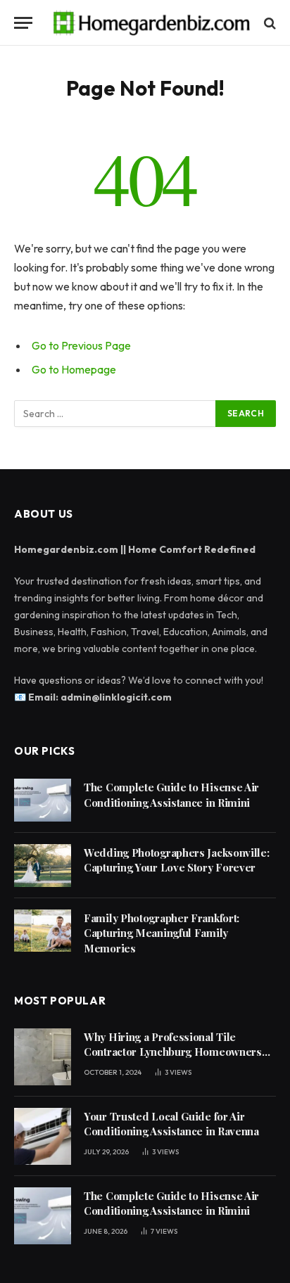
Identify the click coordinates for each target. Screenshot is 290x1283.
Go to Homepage (74, 369)
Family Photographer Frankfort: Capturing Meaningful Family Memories (161, 933)
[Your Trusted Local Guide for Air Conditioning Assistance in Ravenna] (42, 1136)
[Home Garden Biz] (152, 23)
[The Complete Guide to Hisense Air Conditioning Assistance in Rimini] (42, 800)
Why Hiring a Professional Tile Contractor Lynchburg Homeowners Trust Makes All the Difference (173, 1052)
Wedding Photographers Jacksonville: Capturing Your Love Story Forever (177, 859)
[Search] (268, 23)
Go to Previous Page (81, 345)
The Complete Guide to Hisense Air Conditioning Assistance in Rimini (171, 794)
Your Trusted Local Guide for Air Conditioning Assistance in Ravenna (171, 1123)
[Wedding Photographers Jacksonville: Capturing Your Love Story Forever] (42, 865)
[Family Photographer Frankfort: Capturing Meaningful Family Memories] (42, 930)
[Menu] (23, 23)
